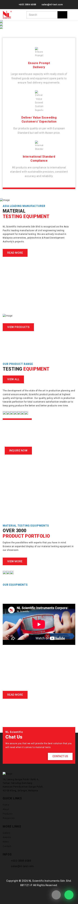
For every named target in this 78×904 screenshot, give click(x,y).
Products (8, 814)
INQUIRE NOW (18, 450)
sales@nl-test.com (52, 4)
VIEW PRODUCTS (18, 327)
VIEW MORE (14, 561)
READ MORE (15, 252)
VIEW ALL (13, 379)
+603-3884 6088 (21, 860)
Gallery (6, 833)
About (6, 809)
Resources (9, 818)
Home (6, 805)
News (6, 841)
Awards (7, 837)
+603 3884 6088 (27, 4)
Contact (7, 846)
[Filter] (62, 14)
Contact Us (60, 756)
